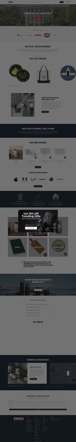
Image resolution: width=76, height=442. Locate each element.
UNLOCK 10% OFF (31, 228)
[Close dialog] (19, 210)
